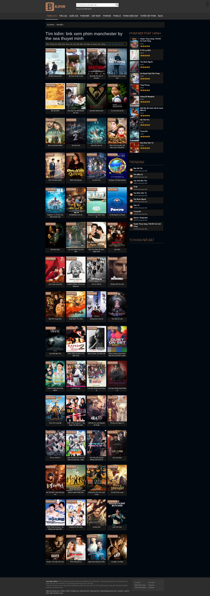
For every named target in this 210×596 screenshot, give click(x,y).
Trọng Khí (144, 131)
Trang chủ (52, 16)
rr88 (47, 593)
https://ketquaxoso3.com (109, 591)
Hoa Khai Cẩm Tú (146, 143)
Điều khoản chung (140, 585)
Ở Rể (135, 187)
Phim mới (84, 16)
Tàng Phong (144, 85)
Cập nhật (96, 16)
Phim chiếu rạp (130, 16)
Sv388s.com (75, 591)
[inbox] (207, 4)
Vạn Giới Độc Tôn (140, 181)
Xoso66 (120, 591)
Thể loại (63, 16)
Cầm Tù (136, 205)
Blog (160, 16)
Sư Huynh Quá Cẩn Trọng (150, 73)
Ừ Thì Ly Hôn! (145, 50)
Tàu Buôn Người (146, 62)
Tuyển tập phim (148, 16)
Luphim (126, 591)
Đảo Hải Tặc (138, 168)
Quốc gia (73, 16)
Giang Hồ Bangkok (147, 97)
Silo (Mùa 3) (138, 174)
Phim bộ (107, 16)
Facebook (151, 587)
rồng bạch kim (84, 591)
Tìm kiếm (59, 25)
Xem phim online (51, 581)
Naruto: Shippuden (141, 218)
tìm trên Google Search (115, 44)
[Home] (55, 7)
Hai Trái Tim (144, 120)
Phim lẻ (117, 16)
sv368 (62, 591)
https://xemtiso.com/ (56, 593)
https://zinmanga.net (52, 591)
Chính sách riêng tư (140, 587)
